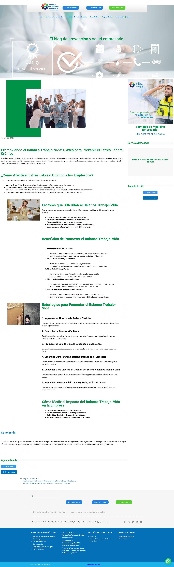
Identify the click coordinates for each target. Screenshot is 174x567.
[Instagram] (129, 522)
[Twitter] (133, 522)
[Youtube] (141, 522)
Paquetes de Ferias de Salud (76, 17)
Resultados (94, 17)
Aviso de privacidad (93, 564)
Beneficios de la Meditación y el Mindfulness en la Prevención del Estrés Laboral (49, 481)
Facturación (119, 17)
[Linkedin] (137, 522)
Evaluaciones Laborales (54, 17)
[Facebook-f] (125, 522)
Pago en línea (107, 17)
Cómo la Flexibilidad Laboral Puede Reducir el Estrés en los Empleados (46, 483)
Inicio (41, 17)
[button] (168, 561)
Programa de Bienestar (30, 479)
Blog (128, 17)
